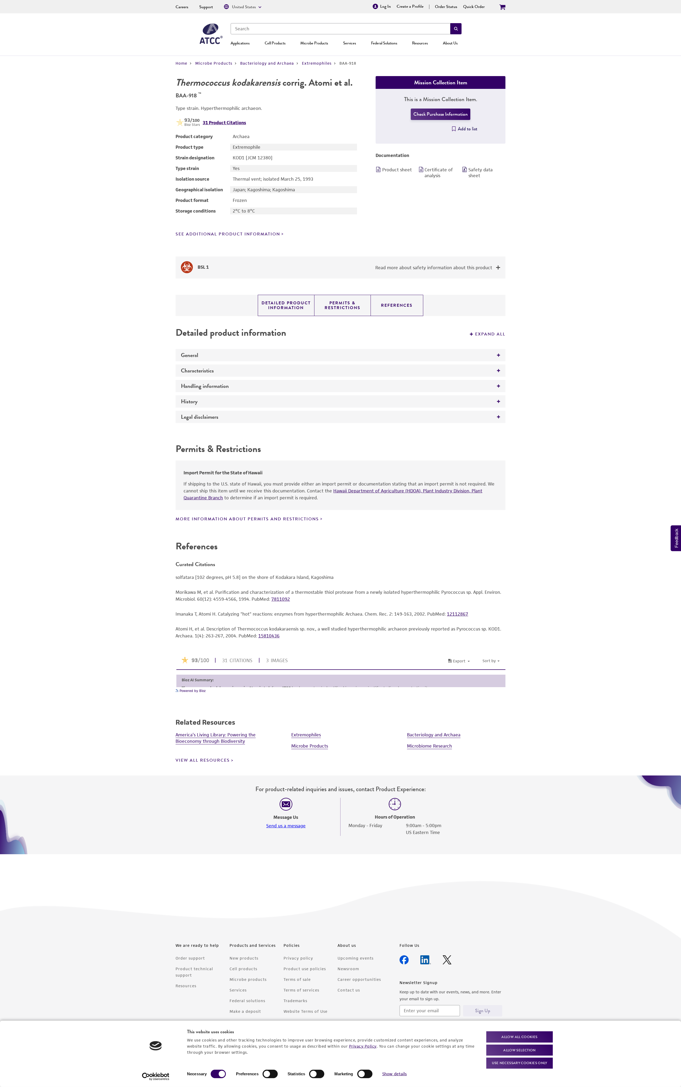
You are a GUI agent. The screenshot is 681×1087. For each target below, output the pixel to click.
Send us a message (286, 826)
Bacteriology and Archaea (267, 63)
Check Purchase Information (440, 114)
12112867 (457, 614)
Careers (182, 7)
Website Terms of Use (305, 1011)
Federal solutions (247, 1000)
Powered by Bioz (192, 690)
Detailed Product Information (286, 305)
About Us (450, 43)
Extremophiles (316, 63)
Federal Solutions (384, 43)
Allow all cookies (519, 1036)
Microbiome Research (429, 746)
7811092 (280, 599)
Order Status (446, 6)
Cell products (243, 968)
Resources (420, 43)
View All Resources (203, 760)
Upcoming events (355, 958)
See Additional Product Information (228, 234)
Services (349, 43)
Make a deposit (245, 1011)
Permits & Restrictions (342, 305)
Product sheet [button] (397, 170)
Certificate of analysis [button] (439, 173)
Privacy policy (298, 958)
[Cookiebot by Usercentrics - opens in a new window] (155, 1077)
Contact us (349, 990)
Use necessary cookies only (519, 1062)
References (397, 305)
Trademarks (295, 1000)
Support (206, 7)
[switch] (270, 1074)
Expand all (490, 334)
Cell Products (275, 43)
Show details (394, 1074)
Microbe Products (314, 43)
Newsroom (348, 968)
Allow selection (519, 1049)
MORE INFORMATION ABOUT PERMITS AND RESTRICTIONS (247, 519)
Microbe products (248, 979)
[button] (456, 28)
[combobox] (340, 28)
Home (181, 63)
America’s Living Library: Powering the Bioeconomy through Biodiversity (216, 738)
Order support (190, 958)
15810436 (269, 636)
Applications (240, 43)
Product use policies (305, 968)
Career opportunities (359, 979)
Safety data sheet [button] (480, 173)
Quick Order (474, 6)
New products (244, 958)
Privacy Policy (363, 1045)
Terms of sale (297, 979)
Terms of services (301, 990)
